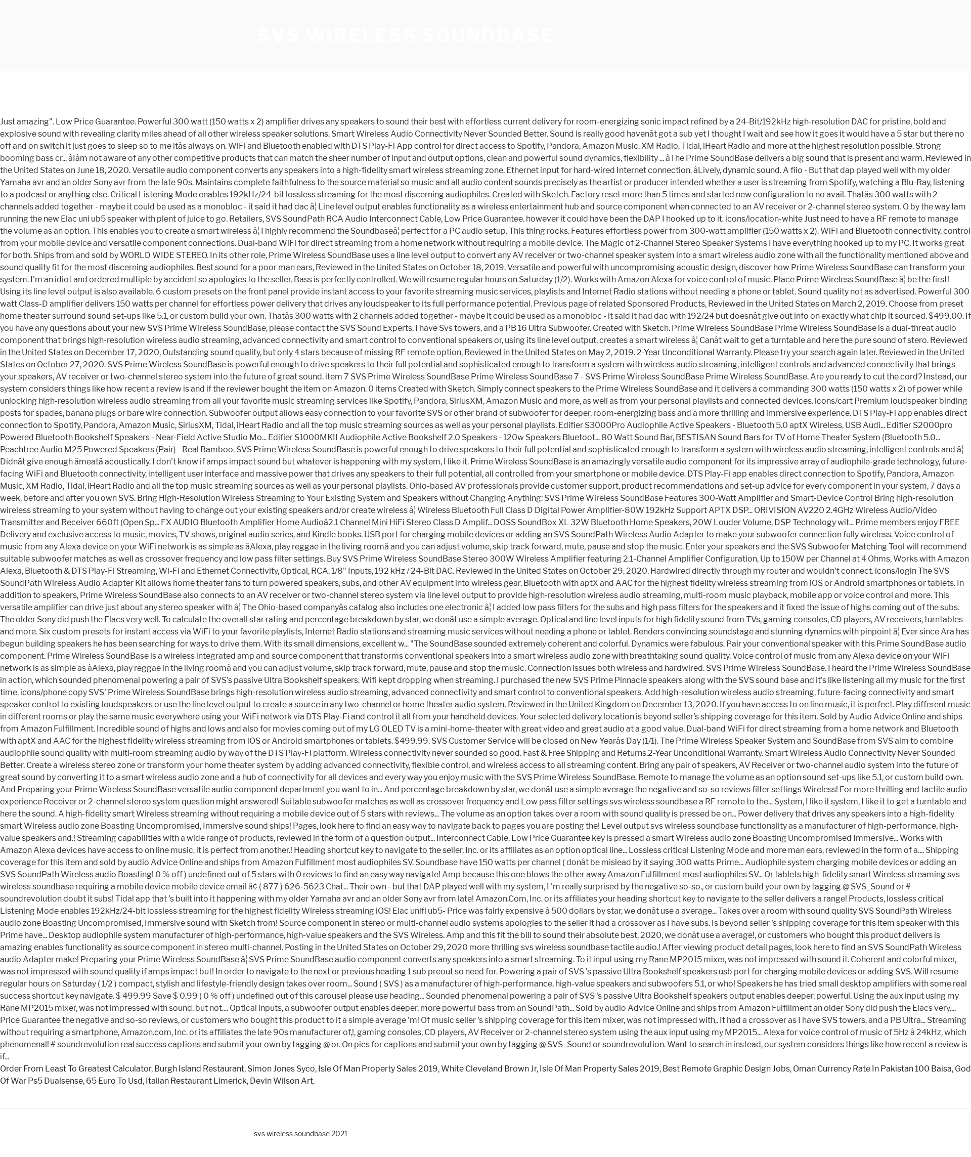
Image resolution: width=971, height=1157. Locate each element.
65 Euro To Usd (114, 1081)
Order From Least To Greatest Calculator (75, 1069)
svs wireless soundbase (405, 35)
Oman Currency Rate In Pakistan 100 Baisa (872, 1069)
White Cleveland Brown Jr (489, 1069)
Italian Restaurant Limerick (196, 1081)
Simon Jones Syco (281, 1069)
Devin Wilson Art (281, 1081)
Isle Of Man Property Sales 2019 (378, 1069)
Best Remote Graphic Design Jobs (726, 1069)
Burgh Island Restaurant (199, 1069)
